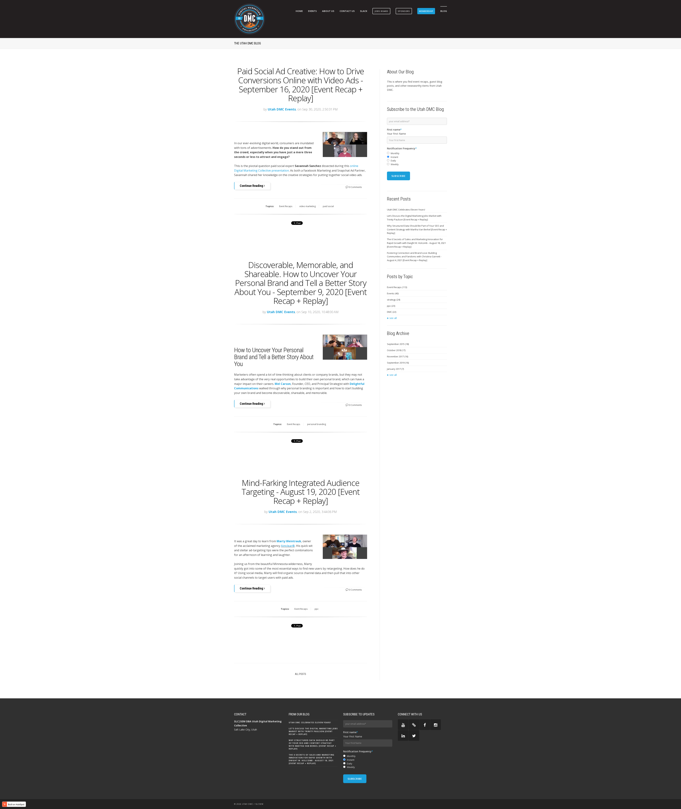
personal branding (316, 424)
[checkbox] (417, 158)
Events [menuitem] (312, 11)
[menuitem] (381, 11)
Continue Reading (252, 186)
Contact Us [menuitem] (347, 11)
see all (393, 318)
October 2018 (396, 350)
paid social (328, 206)
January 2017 (395, 368)
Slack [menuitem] (363, 11)
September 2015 (398, 344)
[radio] (417, 153)
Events (392, 293)
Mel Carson (283, 384)
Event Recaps (285, 206)
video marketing (307, 206)
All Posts (300, 674)
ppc (317, 608)
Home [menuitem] (299, 11)
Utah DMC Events (282, 109)
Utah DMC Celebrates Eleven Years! (406, 209)
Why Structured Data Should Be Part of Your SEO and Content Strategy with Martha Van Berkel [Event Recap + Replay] (417, 229)
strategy (393, 299)
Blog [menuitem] (443, 11)
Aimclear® (288, 546)
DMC (391, 311)
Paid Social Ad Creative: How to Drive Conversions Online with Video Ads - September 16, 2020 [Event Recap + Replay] (300, 85)
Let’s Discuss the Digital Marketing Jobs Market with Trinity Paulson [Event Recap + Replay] (414, 217)
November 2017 (397, 356)
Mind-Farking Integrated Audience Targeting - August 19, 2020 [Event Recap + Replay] (300, 491)
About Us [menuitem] (328, 11)
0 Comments (355, 187)
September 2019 (398, 362)
